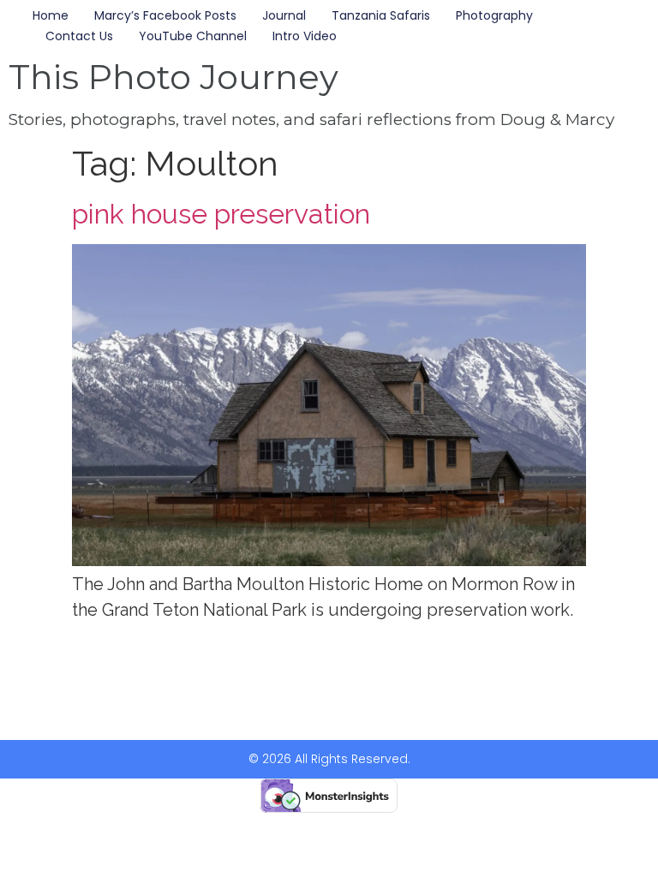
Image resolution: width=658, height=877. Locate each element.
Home (51, 15)
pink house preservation (221, 214)
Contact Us (79, 36)
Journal (284, 15)
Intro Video (304, 36)
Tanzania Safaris (381, 15)
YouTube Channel (193, 36)
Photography (494, 15)
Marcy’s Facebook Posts (165, 15)
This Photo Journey (173, 77)
